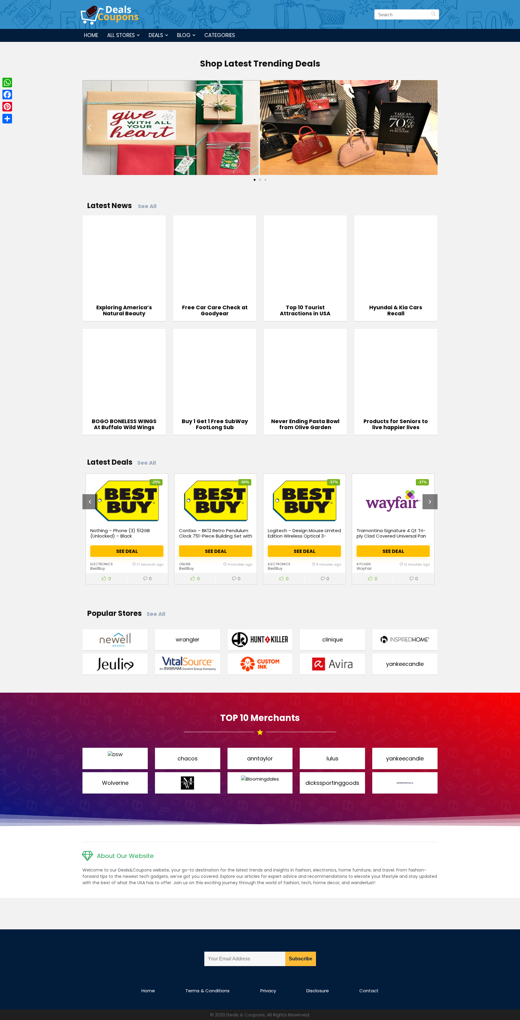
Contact (369, 990)
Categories (219, 35)
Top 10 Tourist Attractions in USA (305, 310)
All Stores (121, 35)
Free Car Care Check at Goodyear (215, 310)
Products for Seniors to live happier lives (396, 424)
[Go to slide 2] (260, 180)
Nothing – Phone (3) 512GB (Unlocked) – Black (120, 533)
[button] (89, 127)
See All (147, 206)
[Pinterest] (7, 107)
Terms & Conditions (207, 990)
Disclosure (317, 990)
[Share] (7, 119)
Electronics (101, 564)
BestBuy (97, 568)
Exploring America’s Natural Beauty (124, 310)
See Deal (127, 551)
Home (91, 35)
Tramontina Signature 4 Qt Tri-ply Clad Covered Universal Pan (391, 533)
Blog (183, 35)
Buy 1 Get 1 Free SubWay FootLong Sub (215, 424)
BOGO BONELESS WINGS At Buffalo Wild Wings (124, 424)
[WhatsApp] (7, 82)
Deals (156, 35)
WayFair (364, 568)
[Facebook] (7, 95)
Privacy (268, 990)
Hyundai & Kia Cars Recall (395, 310)
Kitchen (364, 564)
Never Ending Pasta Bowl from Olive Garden (305, 424)
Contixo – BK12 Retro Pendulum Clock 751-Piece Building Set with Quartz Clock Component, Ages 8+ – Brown (215, 538)
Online (185, 564)
